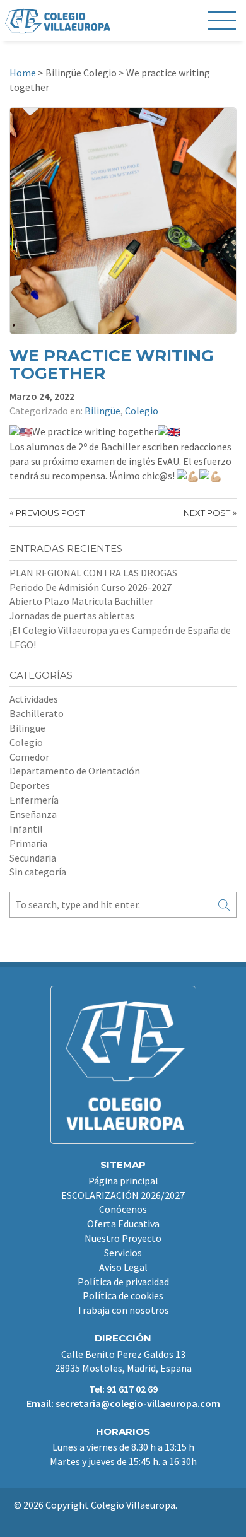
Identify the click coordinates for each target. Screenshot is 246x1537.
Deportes (29, 785)
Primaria (28, 843)
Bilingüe (102, 410)
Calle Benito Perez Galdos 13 (123, 1354)
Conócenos (123, 1209)
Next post (207, 513)
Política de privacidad (123, 1281)
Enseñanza (33, 814)
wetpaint (122, 1519)
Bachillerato (36, 713)
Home (22, 72)
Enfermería (34, 799)
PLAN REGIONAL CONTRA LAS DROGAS (93, 572)
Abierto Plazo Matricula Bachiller (81, 601)
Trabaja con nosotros (123, 1310)
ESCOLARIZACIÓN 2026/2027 (123, 1195)
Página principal (123, 1180)
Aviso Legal (123, 1267)
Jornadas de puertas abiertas (71, 615)
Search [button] (224, 905)
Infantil (26, 828)
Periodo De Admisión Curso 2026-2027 (90, 587)
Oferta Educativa (123, 1223)
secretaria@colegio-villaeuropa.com (138, 1403)
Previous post (50, 513)
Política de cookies (123, 1295)
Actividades (33, 699)
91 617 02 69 (132, 1388)
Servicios (123, 1252)
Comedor (29, 757)
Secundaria (32, 857)
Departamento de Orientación (74, 770)
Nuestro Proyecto (123, 1238)
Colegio (141, 410)
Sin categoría (37, 871)
